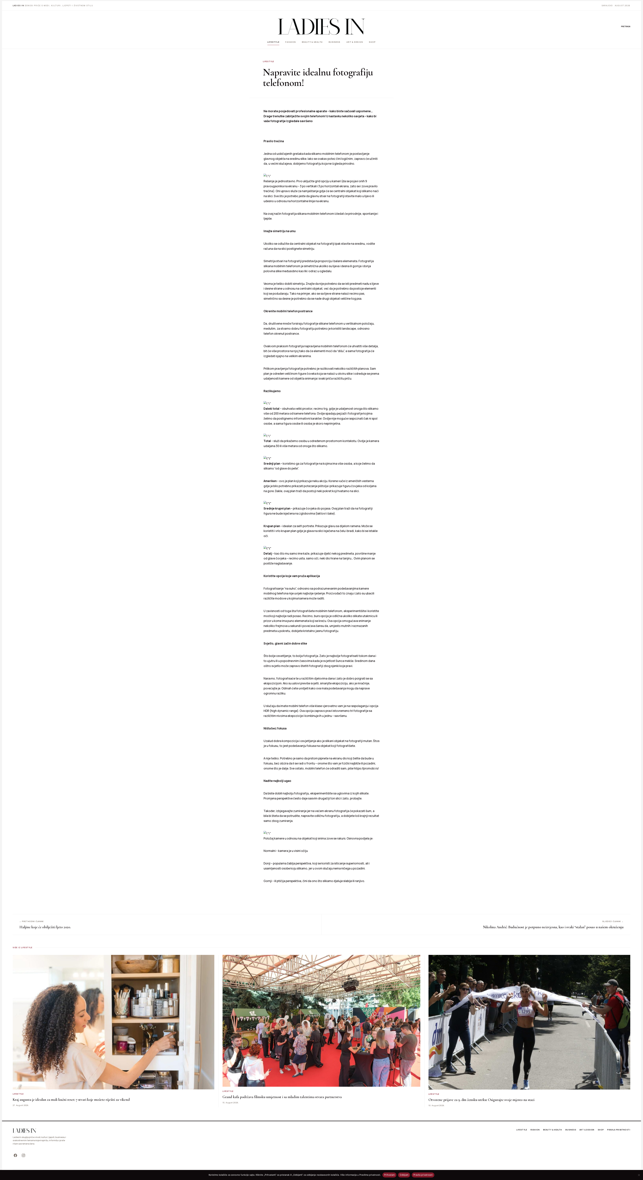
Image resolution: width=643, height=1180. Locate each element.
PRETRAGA (625, 26)
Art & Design (354, 42)
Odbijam (404, 1174)
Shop (372, 42)
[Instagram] (23, 1155)
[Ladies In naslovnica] (321, 26)
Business (334, 42)
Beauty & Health (312, 42)
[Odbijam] (638, 1175)
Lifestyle (273, 42)
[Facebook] (15, 1155)
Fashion (290, 42)
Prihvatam (389, 1174)
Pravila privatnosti (618, 1130)
